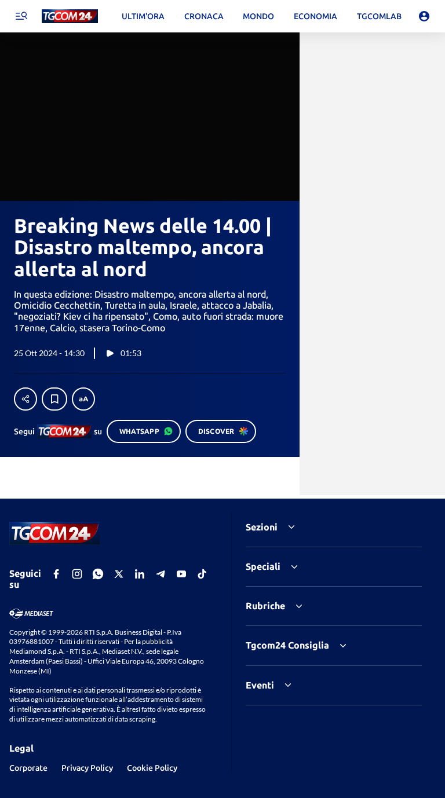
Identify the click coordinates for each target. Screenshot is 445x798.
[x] (119, 574)
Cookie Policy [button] (152, 768)
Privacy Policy (87, 768)
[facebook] (56, 574)
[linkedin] (139, 574)
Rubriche (265, 606)
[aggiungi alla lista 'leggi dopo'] (54, 399)
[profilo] (424, 16)
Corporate (28, 768)
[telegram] (160, 574)
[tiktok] (202, 574)
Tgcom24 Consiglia (287, 645)
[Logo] (70, 16)
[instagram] (77, 574)
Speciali (263, 566)
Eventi (260, 685)
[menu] (21, 16)
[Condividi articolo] (25, 399)
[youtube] (181, 574)
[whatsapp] (98, 574)
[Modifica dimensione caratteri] (83, 399)
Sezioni (262, 527)
